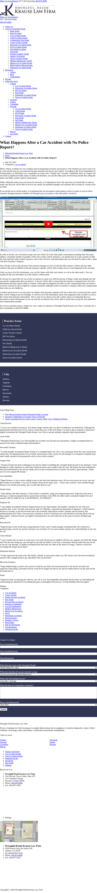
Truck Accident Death (19, 58)
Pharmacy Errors (11, 620)
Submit (3, 709)
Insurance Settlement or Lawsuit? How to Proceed (25, 417)
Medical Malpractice (13, 609)
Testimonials (15, 77)
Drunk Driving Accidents (15, 597)
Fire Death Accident (18, 49)
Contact (8, 136)
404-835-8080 (41, 1)
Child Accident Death (18, 38)
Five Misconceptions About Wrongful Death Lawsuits (26, 414)
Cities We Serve (11, 81)
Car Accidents (20, 164)
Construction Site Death (19, 40)
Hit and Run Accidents (14, 602)
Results (8, 79)
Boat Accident (15, 33)
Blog (12, 74)
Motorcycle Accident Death (21, 63)
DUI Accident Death (18, 47)
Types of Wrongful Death (15, 29)
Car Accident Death (18, 36)
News (7, 156)
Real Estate (9, 622)
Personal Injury (11, 618)
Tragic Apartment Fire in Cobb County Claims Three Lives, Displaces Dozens (36, 419)
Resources (9, 70)
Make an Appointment (9, 1)
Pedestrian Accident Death (20, 68)
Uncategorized (11, 627)
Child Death (20, 111)
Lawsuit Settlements (13, 606)
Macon (13, 132)
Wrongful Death (11, 629)
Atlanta (13, 84)
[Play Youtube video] (48, 224)
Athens (13, 102)
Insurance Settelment (13, 604)
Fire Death (19, 93)
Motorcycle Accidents (13, 611)
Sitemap (8, 765)
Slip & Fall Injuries (12, 625)
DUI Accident (20, 90)
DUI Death (19, 113)
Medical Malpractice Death (21, 61)
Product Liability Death (19, 54)
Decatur (13, 106)
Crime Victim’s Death (18, 42)
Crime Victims (11, 595)
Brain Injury (15, 31)
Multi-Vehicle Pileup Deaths (21, 65)
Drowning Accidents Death (26, 88)
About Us (9, 26)
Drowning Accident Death (20, 45)
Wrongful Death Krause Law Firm (19, 153)
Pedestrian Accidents (13, 616)
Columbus (14, 104)
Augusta (13, 100)
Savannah (14, 134)
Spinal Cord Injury (17, 56)
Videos (13, 72)
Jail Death (14, 52)
